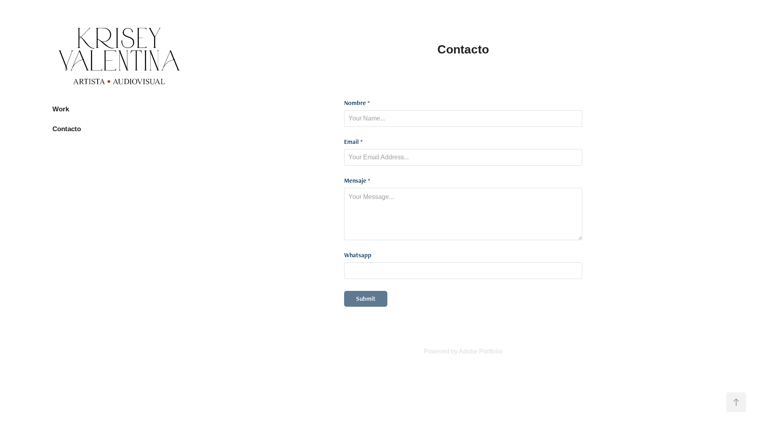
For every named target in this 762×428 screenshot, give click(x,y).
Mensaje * (357, 181)
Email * (353, 142)
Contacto (66, 129)
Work (60, 109)
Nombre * (357, 103)
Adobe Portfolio (480, 351)
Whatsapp (357, 255)
